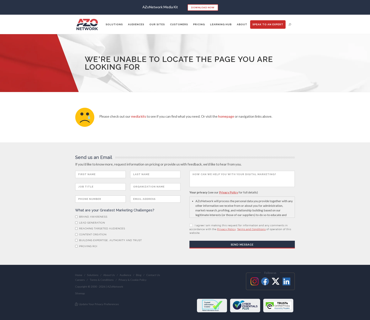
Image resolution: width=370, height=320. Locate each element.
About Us (109, 275)
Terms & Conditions (102, 279)
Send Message (242, 244)
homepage (226, 116)
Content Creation (92, 234)
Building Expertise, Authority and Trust (110, 240)
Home (78, 275)
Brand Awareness (92, 216)
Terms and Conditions (251, 229)
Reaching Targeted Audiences (101, 228)
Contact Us (153, 275)
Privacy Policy (228, 192)
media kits (138, 116)
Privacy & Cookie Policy (132, 279)
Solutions (92, 275)
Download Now (202, 7)
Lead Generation (91, 222)
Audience (125, 275)
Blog (138, 275)
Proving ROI (87, 246)
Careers (80, 279)
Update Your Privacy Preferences (98, 304)
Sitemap (80, 293)
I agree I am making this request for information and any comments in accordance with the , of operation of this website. (240, 229)
